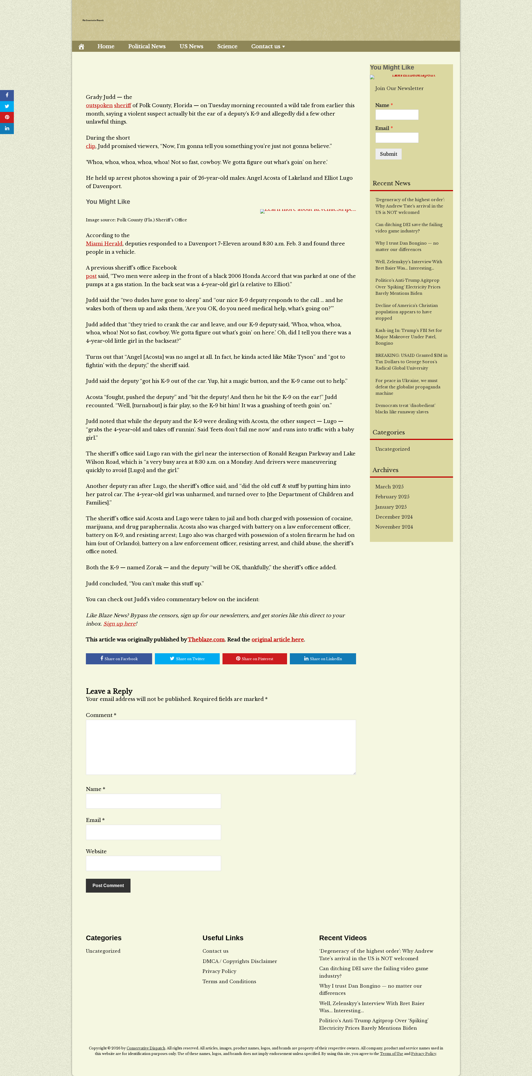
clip (90, 146)
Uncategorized (392, 449)
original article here (278, 640)
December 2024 (394, 517)
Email (95, 820)
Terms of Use (391, 1054)
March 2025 (389, 487)
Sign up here (119, 624)
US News (191, 46)
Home (106, 46)
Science (227, 46)
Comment (101, 715)
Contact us (265, 46)
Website (96, 852)
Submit (388, 154)
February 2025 (392, 496)
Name (95, 789)
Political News (147, 46)
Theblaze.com (206, 640)
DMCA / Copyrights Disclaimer (240, 961)
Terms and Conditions (229, 981)
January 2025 (391, 507)
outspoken (99, 106)
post (91, 276)
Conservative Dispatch (146, 1048)
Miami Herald (104, 244)
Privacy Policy (219, 971)
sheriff (122, 106)
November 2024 (394, 527)
